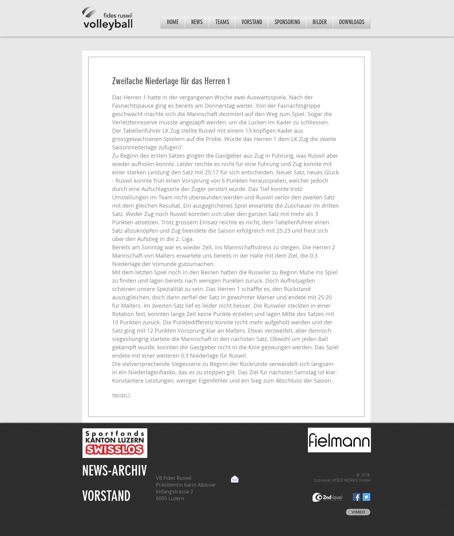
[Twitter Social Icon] (366, 497)
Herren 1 (121, 395)
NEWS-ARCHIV (114, 471)
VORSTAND (106, 496)
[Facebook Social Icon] (356, 497)
